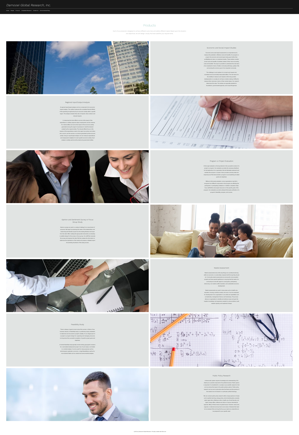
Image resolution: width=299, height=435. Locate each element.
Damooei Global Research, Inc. (28, 5)
